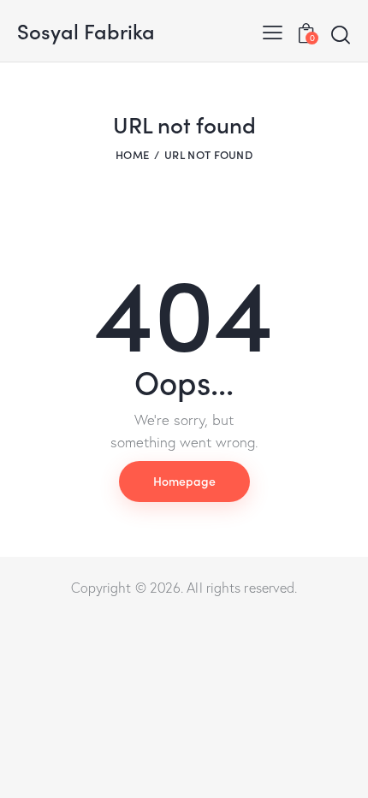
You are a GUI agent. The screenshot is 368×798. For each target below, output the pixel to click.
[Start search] (340, 34)
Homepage (184, 480)
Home (132, 154)
